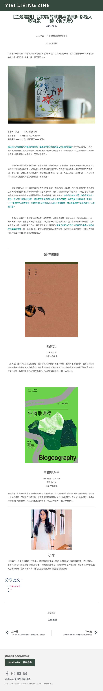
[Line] (25, 674)
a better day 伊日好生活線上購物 (17, 679)
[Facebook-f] (7, 674)
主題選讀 (52, 619)
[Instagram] (13, 674)
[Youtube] (19, 674)
